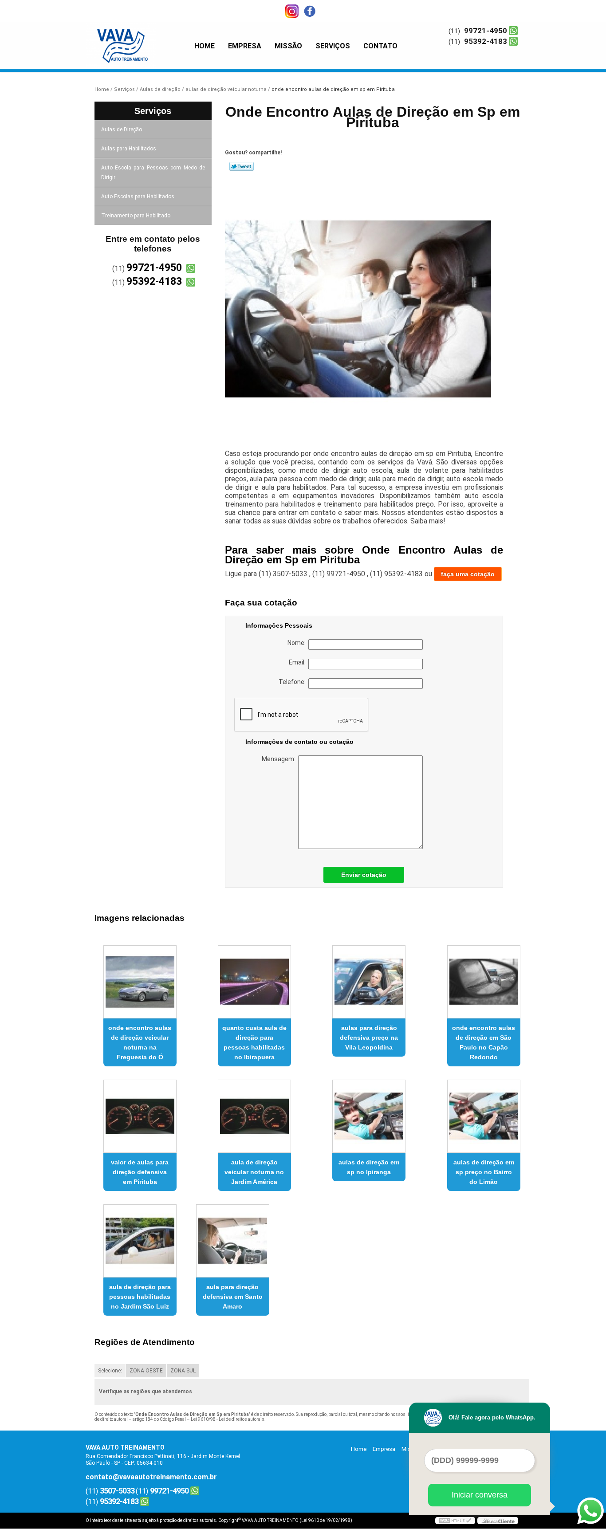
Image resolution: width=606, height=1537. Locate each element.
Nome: (297, 642)
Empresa (244, 46)
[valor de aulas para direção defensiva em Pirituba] (140, 1116)
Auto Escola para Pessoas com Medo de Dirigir (153, 173)
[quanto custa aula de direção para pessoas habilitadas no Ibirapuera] (254, 981)
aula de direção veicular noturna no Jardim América (254, 1172)
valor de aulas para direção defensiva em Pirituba (140, 1172)
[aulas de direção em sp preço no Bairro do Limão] (483, 1116)
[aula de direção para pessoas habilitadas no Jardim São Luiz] (140, 1241)
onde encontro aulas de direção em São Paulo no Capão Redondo (483, 1042)
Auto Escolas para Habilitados (137, 196)
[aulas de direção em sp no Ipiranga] (368, 1116)
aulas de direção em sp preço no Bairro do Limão (483, 1172)
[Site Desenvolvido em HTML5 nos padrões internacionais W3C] (455, 1520)
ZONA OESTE (146, 1371)
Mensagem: (280, 759)
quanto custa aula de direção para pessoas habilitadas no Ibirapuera (254, 1042)
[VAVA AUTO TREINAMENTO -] (137, 40)
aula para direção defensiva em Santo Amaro (233, 1296)
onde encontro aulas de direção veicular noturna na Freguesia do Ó (139, 1042)
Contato (380, 46)
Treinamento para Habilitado (135, 215)
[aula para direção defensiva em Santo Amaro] (232, 1241)
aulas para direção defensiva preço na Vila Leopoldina (369, 1037)
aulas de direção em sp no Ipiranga (368, 1167)
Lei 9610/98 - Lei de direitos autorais (227, 1419)
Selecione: (110, 1371)
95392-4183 (485, 41)
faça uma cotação (468, 574)
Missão (288, 46)
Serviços (332, 46)
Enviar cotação (363, 874)
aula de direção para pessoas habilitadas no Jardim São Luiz (140, 1296)
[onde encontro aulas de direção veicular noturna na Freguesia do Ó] (140, 981)
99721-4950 (485, 30)
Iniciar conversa (480, 1494)
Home (204, 46)
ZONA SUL (183, 1371)
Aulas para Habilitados (128, 148)
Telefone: (293, 681)
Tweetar (241, 166)
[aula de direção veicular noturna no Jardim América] (254, 1116)
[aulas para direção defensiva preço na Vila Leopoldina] (368, 981)
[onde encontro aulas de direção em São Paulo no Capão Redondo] (483, 981)
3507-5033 (117, 1490)
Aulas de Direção (121, 129)
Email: (298, 662)
